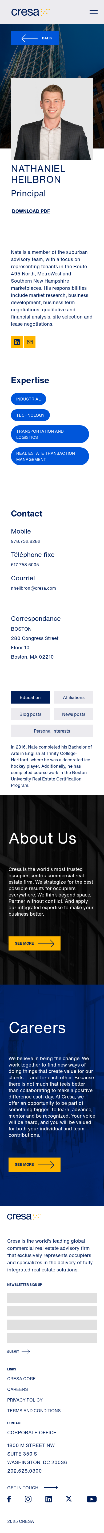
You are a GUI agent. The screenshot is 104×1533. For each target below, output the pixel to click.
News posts (73, 714)
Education (30, 697)
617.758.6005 (25, 564)
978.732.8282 (25, 541)
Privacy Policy (25, 1400)
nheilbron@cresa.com (33, 588)
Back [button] (47, 38)
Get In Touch (23, 1488)
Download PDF (31, 211)
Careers (17, 1389)
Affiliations (74, 697)
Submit (13, 1352)
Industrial (28, 399)
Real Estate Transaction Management (45, 456)
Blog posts (30, 714)
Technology (30, 415)
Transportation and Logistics (40, 434)
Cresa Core (21, 1378)
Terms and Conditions (34, 1410)
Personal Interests (52, 731)
